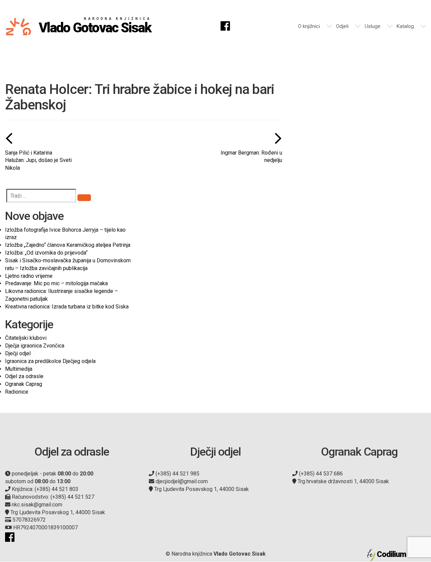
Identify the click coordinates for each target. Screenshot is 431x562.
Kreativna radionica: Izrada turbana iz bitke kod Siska (67, 306)
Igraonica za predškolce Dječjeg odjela (50, 361)
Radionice (16, 392)
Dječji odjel (18, 353)
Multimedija (18, 369)
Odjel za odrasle (24, 376)
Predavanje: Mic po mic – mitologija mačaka (56, 283)
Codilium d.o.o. (401, 554)
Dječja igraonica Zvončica (34, 345)
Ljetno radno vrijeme (29, 276)
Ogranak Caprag (23, 384)
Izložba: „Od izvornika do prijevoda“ (46, 253)
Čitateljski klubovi (25, 338)
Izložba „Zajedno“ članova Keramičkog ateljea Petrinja (67, 245)
